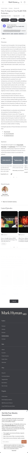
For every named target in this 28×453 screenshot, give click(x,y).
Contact (3, 339)
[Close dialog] (26, 411)
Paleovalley (3, 146)
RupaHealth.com (4, 174)
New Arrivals (4, 385)
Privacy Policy (14, 450)
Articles (3, 329)
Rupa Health (20, 144)
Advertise (4, 362)
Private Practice (5, 356)
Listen (6, 20)
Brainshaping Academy (7, 399)
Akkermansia (4, 286)
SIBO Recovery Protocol (7, 402)
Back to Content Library (10, 201)
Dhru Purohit (7, 131)
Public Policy (4, 359)
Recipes (3, 332)
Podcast (3, 326)
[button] (2, 2)
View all (14, 301)
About (3, 349)
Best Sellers (4, 382)
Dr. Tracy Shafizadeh (9, 133)
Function (4, 352)
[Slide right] (16, 177)
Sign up (24, 441)
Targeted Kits (5, 379)
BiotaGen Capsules (17, 286)
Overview (22, 20)
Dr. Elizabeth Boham (9, 135)
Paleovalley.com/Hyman (18, 170)
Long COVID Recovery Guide (8, 406)
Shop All (3, 373)
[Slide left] (10, 177)
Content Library (4, 8)
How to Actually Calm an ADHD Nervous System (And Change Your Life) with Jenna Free (9, 240)
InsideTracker (12, 146)
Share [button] (4, 38)
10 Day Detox (4, 396)
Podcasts (10, 8)
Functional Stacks (6, 376)
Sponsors (13, 20)
